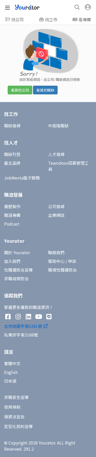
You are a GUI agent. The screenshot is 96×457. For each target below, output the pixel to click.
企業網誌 (56, 215)
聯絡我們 (56, 252)
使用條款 (12, 407)
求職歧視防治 (16, 278)
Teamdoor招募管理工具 (68, 166)
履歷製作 (12, 206)
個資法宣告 (14, 417)
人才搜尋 (56, 154)
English (11, 372)
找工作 (51, 19)
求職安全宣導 (16, 397)
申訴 (72, 261)
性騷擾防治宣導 (18, 270)
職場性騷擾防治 (62, 270)
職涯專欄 (12, 215)
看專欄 (85, 19)
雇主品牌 (12, 163)
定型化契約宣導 (18, 426)
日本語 (10, 381)
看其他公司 (20, 90)
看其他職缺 (45, 90)
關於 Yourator (17, 252)
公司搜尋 (56, 206)
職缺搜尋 (12, 125)
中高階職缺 (58, 125)
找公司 (17, 19)
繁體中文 (12, 363)
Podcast (11, 224)
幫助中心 (56, 261)
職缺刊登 (12, 154)
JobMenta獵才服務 (22, 178)
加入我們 (12, 261)
